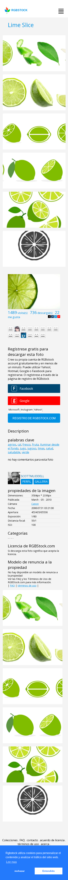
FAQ (12, 585)
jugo (23, 448)
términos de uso (27, 585)
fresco (26, 444)
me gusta (14, 317)
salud (49, 448)
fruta (35, 444)
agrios (12, 444)
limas (41, 448)
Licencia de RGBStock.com (31, 546)
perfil (26, 481)
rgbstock (19, 10)
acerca (45, 844)
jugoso (31, 448)
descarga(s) (44, 313)
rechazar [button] (19, 871)
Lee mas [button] (11, 861)
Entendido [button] (48, 871)
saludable (14, 452)
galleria (41, 481)
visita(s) (23, 313)
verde (25, 452)
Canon (35, 503)
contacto (32, 840)
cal (19, 444)
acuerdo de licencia (52, 840)
